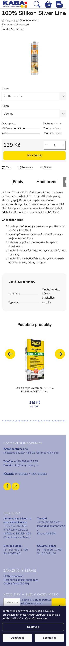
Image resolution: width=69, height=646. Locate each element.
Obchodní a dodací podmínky (20, 580)
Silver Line (17, 29)
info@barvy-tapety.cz (25, 465)
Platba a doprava (13, 576)
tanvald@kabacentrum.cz (51, 528)
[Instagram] (15, 486)
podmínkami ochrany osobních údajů (31, 605)
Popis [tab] (18, 181)
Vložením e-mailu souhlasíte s (35, 603)
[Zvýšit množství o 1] (62, 145)
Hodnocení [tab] (46, 181)
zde (45, 618)
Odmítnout (17, 638)
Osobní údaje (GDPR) (16, 583)
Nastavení (33, 627)
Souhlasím (49, 638)
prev (11, 355)
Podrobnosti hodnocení (15, 24)
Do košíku (34, 155)
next (61, 355)
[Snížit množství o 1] (46, 145)
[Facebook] (7, 486)
